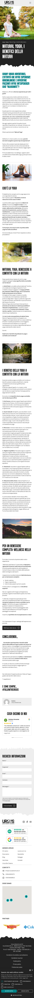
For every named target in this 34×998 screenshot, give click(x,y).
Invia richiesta (8, 806)
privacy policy (7, 800)
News (7, 42)
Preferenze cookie (17, 967)
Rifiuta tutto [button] (25, 991)
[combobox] (30, 970)
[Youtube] (30, 822)
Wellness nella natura (10, 628)
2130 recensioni (20, 742)
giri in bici (12, 116)
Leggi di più (25, 978)
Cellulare (4, 780)
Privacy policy (17, 964)
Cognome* (5, 767)
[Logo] (9, 3)
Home (3, 42)
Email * (4, 773)
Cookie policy (17, 961)
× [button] (32, 970)
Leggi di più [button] (7, 733)
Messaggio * (5, 786)
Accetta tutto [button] (9, 991)
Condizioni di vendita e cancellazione (17, 955)
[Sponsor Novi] (11, 927)
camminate (5, 116)
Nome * (4, 760)
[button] (7, 900)
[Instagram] (24, 822)
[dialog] (17, 983)
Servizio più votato (20, 831)
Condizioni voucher (17, 958)
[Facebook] (27, 822)
